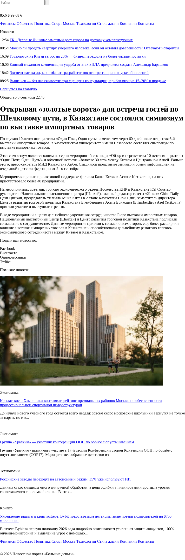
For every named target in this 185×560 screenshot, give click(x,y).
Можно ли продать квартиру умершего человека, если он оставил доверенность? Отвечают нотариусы (94, 48)
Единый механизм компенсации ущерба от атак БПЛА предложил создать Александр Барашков (89, 64)
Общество (25, 23)
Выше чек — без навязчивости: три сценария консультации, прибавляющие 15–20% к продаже (88, 81)
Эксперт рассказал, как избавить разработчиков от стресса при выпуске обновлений (79, 73)
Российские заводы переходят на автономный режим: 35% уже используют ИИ (65, 479)
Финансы (8, 23)
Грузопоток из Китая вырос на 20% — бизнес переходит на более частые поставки (78, 56)
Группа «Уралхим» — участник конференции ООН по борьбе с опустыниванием (67, 442)
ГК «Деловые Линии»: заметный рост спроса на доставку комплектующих (71, 40)
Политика (42, 23)
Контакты (146, 23)
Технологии (86, 23)
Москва (69, 23)
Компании (128, 23)
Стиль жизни (108, 23)
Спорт (57, 23)
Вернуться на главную (18, 89)
